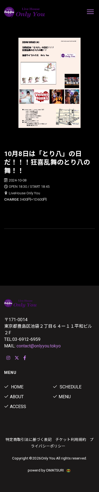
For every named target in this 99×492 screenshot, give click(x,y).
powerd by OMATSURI (46, 470)
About (17, 396)
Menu (65, 396)
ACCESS (18, 406)
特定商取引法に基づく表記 (29, 439)
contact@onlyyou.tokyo (38, 345)
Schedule (70, 387)
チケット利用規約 (70, 439)
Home (16, 387)
